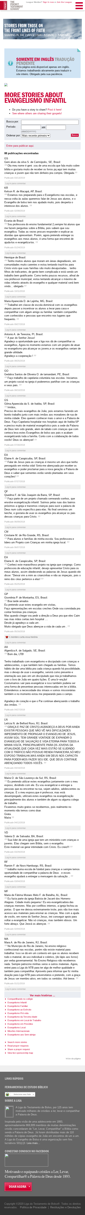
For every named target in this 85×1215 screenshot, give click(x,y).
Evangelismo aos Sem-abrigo (22, 1034)
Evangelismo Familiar (18, 1006)
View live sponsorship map (20, 1053)
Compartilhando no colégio (20, 999)
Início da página (73, 1058)
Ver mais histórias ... (42, 995)
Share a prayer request (19, 1049)
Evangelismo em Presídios (20, 1024)
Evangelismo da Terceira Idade (22, 1017)
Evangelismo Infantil (17, 1002)
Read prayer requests (18, 1046)
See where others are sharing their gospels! (37, 113)
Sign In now (48, 2)
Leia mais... (33, 1143)
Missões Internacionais (19, 1031)
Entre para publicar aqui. (20, 145)
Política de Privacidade (33, 1207)
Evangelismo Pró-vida (18, 1013)
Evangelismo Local (17, 1027)
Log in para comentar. (15, 183)
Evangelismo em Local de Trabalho (24, 1020)
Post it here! (55, 109)
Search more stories (17, 1042)
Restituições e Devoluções (65, 1207)
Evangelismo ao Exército (19, 1009)
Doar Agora (17, 1187)
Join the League (64, 2)
